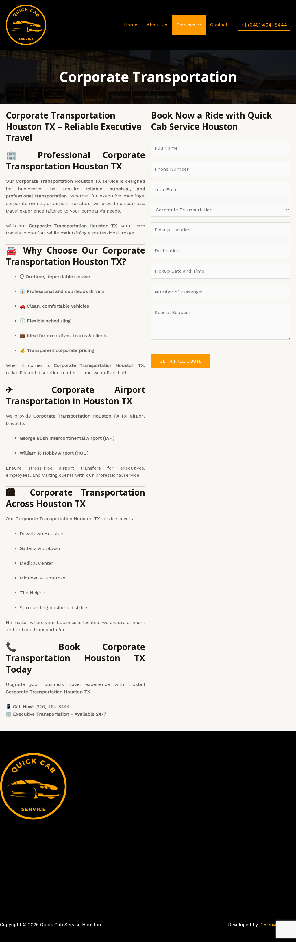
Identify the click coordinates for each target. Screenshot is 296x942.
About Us (157, 24)
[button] (198, 24)
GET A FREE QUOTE (181, 361)
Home (130, 24)
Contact (218, 24)
